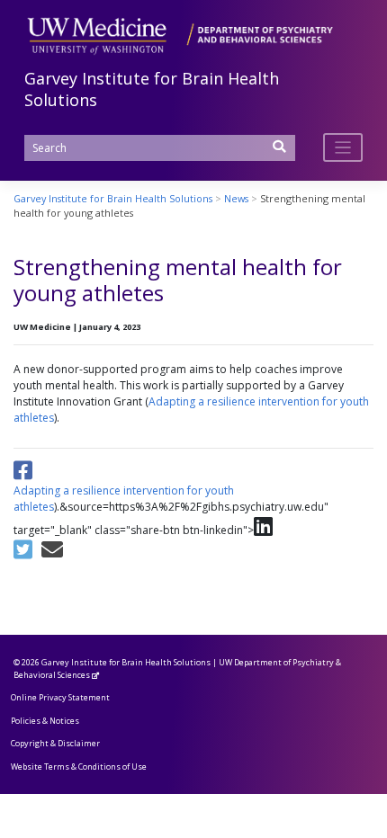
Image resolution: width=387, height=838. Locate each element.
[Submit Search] (280, 152)
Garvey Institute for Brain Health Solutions (126, 662)
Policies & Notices (45, 721)
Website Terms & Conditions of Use (79, 766)
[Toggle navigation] (343, 148)
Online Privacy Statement (60, 697)
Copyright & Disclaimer (55, 743)
